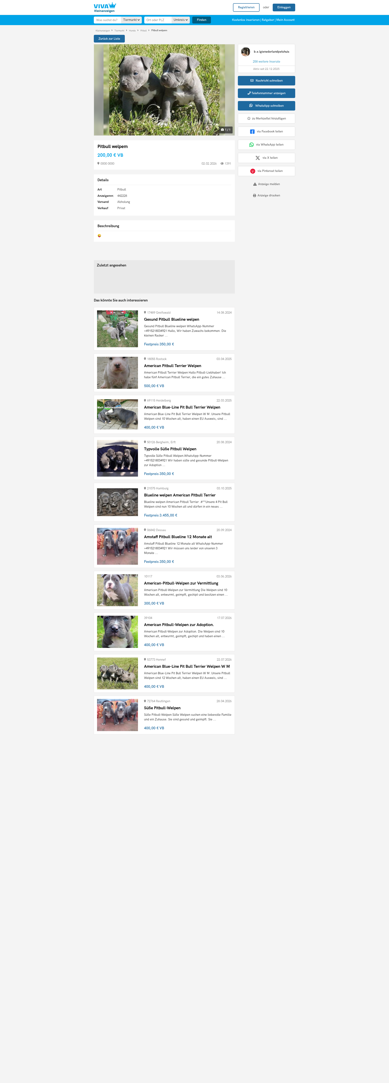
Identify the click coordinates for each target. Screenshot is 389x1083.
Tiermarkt (119, 30)
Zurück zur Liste (109, 38)
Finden (201, 20)
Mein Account (285, 20)
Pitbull (143, 30)
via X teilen (270, 158)
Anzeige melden (269, 184)
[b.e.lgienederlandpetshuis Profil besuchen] (246, 51)
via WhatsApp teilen (269, 144)
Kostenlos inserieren (246, 20)
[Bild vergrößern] (164, 89)
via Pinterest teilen (270, 171)
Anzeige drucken (269, 195)
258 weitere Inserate (266, 61)
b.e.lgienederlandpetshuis (271, 51)
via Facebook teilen (270, 131)
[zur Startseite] (105, 7)
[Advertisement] (263, 228)
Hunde (132, 30)
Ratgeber (268, 20)
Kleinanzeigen (103, 30)
